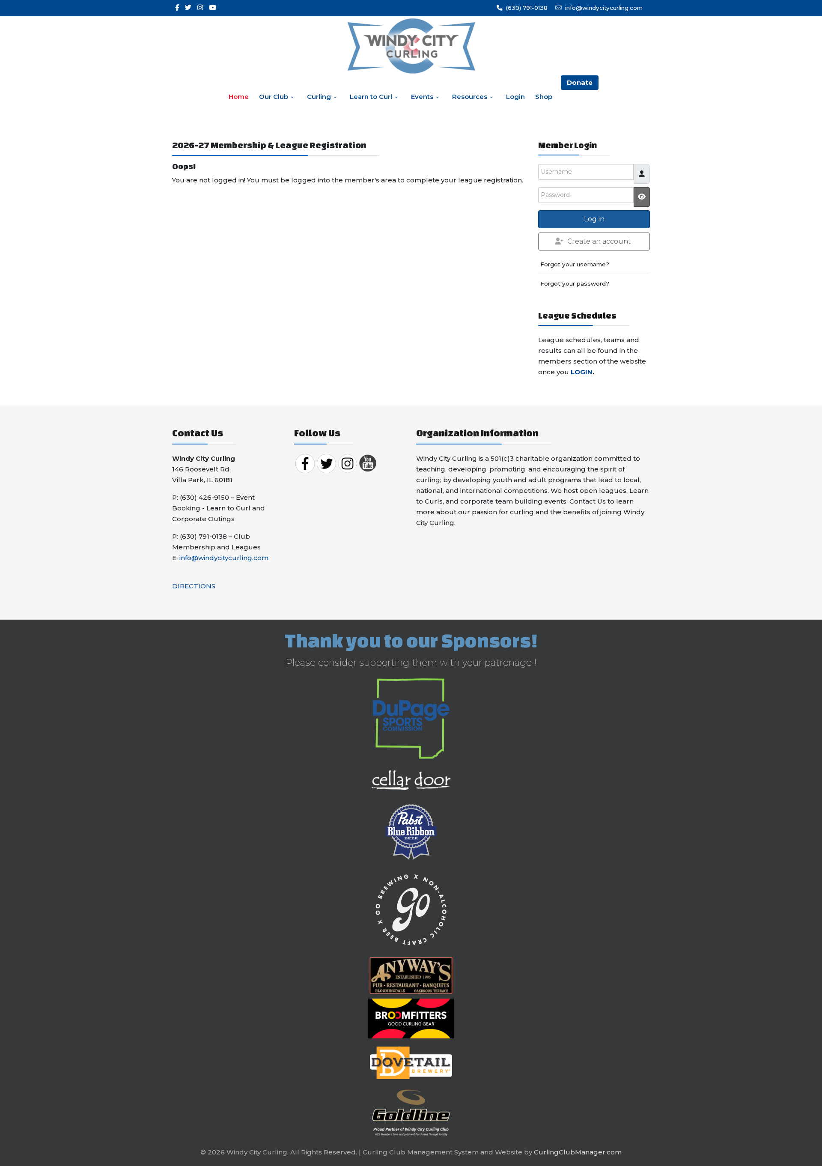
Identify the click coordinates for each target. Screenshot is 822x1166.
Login (515, 96)
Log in (594, 219)
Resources (469, 96)
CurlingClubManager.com (578, 1152)
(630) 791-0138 (527, 7)
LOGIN (582, 372)
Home (239, 96)
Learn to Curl (371, 96)
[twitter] (188, 7)
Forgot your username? (574, 264)
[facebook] (177, 7)
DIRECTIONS (193, 586)
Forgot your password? (574, 283)
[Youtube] (212, 7)
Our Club (273, 96)
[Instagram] (200, 7)
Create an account (599, 241)
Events (422, 96)
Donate (580, 82)
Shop (543, 96)
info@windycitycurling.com (604, 7)
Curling (319, 96)
